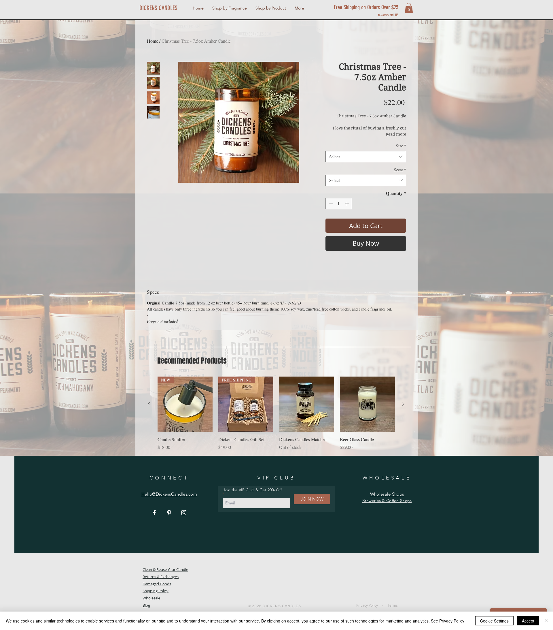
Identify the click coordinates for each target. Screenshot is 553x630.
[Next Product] (403, 403)
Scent (400, 169)
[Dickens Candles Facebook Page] (154, 512)
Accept (528, 621)
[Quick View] (306, 404)
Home (152, 41)
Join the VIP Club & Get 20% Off (252, 490)
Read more (396, 134)
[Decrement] (330, 203)
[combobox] (365, 156)
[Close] (546, 620)
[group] (276, 413)
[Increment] (347, 203)
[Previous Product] (149, 403)
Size (401, 145)
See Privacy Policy (447, 621)
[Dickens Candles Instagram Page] (183, 512)
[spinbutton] (339, 203)
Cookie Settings (494, 621)
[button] (229, 8)
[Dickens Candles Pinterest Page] (169, 512)
